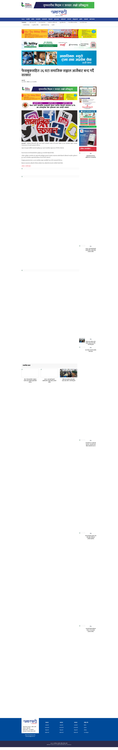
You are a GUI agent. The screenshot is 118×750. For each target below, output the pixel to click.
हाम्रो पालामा (92, 19)
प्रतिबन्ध (23, 166)
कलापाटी (69, 19)
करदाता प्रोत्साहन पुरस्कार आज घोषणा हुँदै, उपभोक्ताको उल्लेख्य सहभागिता (90, 537)
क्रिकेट (85, 725)
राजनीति (28, 19)
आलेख (32, 19)
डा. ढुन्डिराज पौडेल (34, 25)
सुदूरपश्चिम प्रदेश (62, 22)
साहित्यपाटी (63, 19)
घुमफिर (80, 19)
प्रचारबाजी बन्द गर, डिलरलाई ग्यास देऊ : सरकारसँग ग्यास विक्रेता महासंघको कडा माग (91, 444)
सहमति (52, 25)
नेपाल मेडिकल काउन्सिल (72, 22)
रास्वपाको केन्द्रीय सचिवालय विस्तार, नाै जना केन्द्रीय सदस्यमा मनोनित (91, 630)
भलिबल (85, 730)
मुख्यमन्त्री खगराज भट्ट (44, 25)
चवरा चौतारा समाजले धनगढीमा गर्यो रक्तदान (90, 350)
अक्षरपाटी (23, 80)
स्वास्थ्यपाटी (44, 19)
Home (23, 19)
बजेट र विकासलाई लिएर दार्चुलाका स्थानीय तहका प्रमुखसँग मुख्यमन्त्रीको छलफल (30, 380)
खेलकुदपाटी (75, 19)
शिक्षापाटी (50, 19)
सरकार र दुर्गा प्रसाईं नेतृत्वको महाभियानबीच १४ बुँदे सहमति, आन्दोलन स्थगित (49, 380)
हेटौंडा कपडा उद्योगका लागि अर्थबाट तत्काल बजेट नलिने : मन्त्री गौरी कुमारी (68, 380)
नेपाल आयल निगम (41, 22)
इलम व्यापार (56, 19)
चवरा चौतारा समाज (83, 22)
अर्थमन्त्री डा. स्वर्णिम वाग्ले (52, 22)
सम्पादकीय (38, 19)
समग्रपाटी (86, 19)
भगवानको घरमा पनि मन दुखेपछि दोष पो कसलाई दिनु (91, 156)
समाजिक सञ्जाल (28, 166)
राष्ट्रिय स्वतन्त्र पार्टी (32, 22)
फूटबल (85, 727)
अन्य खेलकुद (86, 732)
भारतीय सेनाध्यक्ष (25, 25)
